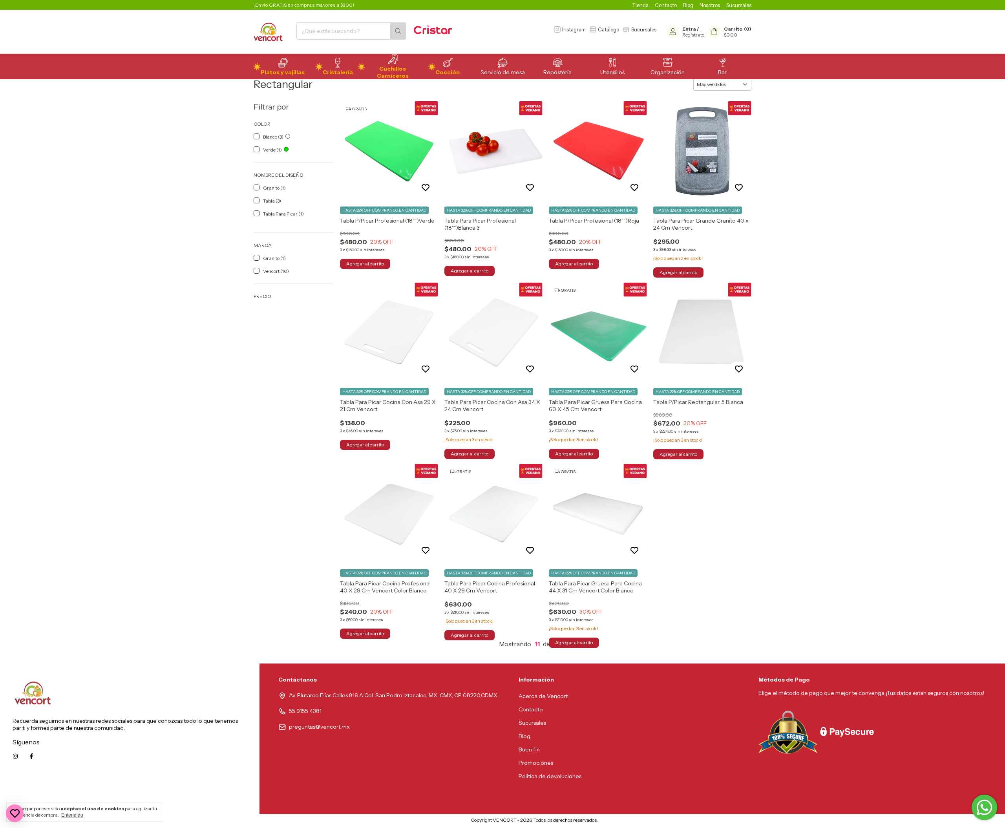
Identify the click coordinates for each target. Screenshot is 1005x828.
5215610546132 (227, 791)
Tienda (640, 5)
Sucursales (738, 5)
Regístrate (693, 35)
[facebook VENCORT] (31, 756)
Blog (688, 5)
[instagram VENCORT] (15, 756)
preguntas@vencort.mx (319, 726)
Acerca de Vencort (543, 696)
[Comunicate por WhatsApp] (984, 807)
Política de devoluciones (550, 776)
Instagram (574, 29)
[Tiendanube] (437, 822)
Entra (689, 29)
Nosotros (710, 5)
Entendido (72, 815)
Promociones (536, 762)
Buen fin (529, 749)
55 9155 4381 (305, 711)
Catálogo (608, 29)
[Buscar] (398, 31)
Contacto (666, 5)
